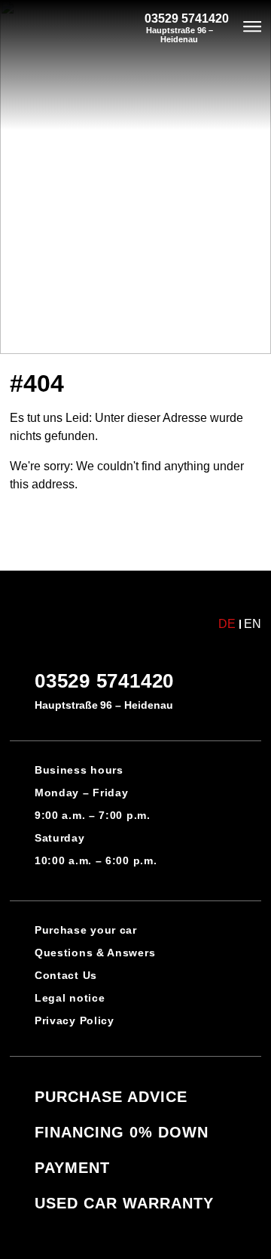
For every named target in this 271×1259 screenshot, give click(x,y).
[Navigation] (252, 28)
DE (227, 625)
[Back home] (53, 28)
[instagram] (164, 1228)
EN (252, 625)
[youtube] (135, 1228)
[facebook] (106, 1228)
